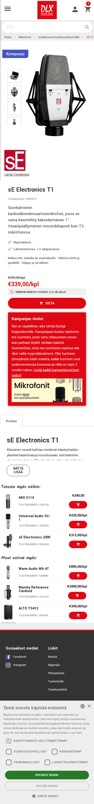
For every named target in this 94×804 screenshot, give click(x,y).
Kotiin (8, 37)
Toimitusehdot (57, 690)
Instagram (19, 665)
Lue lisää (76, 733)
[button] (47, 796)
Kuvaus (11, 421)
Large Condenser (16, 174)
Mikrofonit (25, 37)
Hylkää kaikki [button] (47, 786)
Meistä (52, 657)
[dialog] (47, 752)
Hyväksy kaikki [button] (47, 775)
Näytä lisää (18, 470)
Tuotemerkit (56, 681)
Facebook (19, 657)
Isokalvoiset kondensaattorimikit (58, 37)
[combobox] (82, 706)
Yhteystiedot (56, 673)
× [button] (89, 706)
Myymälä (54, 665)
